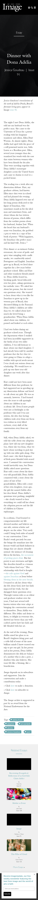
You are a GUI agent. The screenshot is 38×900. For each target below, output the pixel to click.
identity (10, 728)
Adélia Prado (17, 720)
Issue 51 (19, 786)
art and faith (25, 724)
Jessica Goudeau (13, 732)
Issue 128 (19, 810)
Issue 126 (19, 861)
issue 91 (13, 110)
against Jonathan (11, 577)
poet (28, 732)
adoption (10, 724)
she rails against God (15, 573)
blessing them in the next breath (18, 580)
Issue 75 (19, 836)
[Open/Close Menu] (34, 7)
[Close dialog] (34, 874)
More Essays (18, 867)
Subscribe (7, 894)
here (13, 686)
